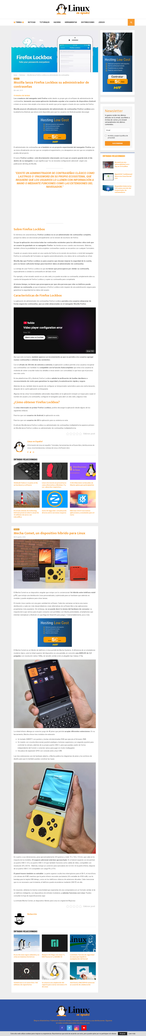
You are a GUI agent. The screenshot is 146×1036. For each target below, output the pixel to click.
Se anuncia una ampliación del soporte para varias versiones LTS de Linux (54, 984)
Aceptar (122, 1034)
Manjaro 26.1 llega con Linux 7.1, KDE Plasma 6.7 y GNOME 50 (53, 955)
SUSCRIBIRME (117, 143)
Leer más (132, 1033)
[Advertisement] (55, 204)
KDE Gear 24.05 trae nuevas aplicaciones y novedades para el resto (82, 512)
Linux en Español (35, 441)
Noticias (31, 22)
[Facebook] (62, 1027)
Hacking (57, 22)
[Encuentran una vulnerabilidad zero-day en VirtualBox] (108, 164)
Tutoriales (45, 22)
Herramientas (71, 22)
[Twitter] (69, 1027)
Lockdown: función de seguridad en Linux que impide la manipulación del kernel (82, 956)
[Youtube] (83, 1027)
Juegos (101, 22)
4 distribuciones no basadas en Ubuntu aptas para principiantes (82, 484)
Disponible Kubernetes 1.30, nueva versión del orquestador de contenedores (123, 189)
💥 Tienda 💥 (18, 22)
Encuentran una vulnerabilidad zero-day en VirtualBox (122, 164)
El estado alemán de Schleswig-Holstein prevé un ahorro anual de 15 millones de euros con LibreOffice (26, 513)
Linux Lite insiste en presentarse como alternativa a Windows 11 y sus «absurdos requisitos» (54, 485)
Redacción (32, 914)
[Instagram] (76, 1027)
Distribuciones (87, 22)
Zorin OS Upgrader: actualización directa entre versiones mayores (54, 511)
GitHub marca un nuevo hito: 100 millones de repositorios (26, 983)
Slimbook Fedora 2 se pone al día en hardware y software (26, 484)
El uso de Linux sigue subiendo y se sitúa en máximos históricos (26, 955)
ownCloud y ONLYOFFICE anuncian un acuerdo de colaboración (82, 983)
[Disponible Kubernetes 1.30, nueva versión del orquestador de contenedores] (108, 188)
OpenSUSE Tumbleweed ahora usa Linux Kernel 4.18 (123, 176)
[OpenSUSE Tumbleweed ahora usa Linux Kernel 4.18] (108, 176)
